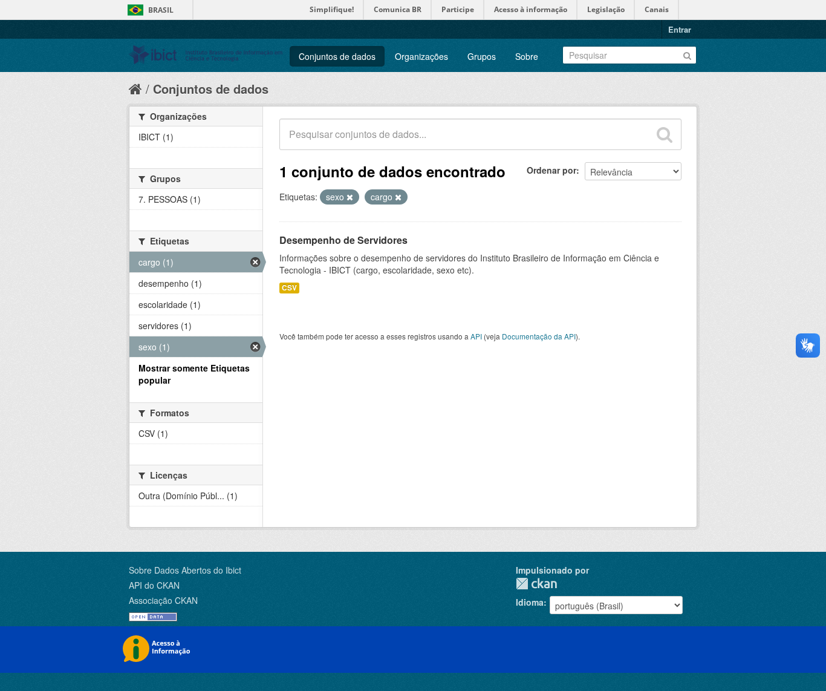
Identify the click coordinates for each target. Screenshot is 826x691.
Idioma (530, 602)
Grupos (481, 56)
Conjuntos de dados (337, 56)
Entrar (679, 29)
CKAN (536, 583)
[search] (664, 134)
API (476, 336)
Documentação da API (539, 336)
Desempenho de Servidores (343, 240)
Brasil (161, 10)
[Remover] (349, 197)
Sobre (526, 56)
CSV (289, 288)
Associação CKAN (163, 600)
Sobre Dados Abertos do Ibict (185, 570)
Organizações (421, 56)
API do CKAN (154, 585)
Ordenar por (551, 170)
